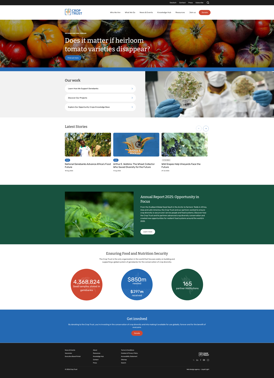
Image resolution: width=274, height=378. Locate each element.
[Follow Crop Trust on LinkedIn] (197, 360)
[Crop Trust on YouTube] (204, 360)
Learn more (147, 232)
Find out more (73, 58)
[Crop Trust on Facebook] (200, 360)
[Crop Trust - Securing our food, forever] (73, 12)
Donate (137, 333)
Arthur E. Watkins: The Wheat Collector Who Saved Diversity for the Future (134, 166)
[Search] (208, 2)
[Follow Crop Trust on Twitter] (193, 360)
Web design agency (193, 369)
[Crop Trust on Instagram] (208, 360)
